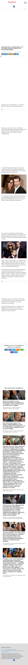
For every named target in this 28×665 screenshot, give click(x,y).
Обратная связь (4, 651)
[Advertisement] (14, 28)
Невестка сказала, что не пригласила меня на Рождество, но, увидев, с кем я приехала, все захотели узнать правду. (13, 403)
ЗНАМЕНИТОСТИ (17, 52)
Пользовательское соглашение (8, 650)
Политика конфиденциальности (8, 649)
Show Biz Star (12, 2)
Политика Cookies (19, 650)
